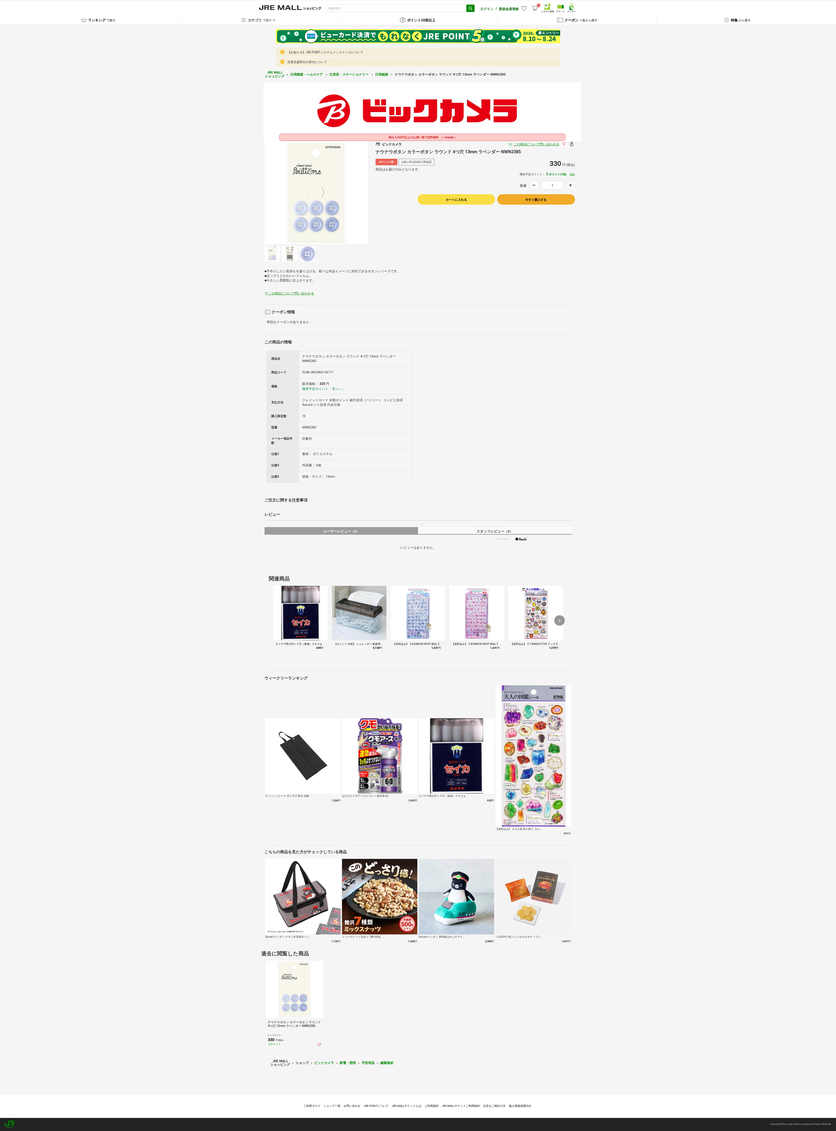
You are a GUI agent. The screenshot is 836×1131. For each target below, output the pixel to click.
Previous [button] (311, 192)
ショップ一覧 (332, 1105)
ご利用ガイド (311, 1105)
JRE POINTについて (376, 1105)
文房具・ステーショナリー (349, 74)
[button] (559, 620)
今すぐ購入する (536, 199)
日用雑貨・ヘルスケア (307, 74)
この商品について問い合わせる (536, 144)
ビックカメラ (324, 1063)
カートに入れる (456, 199)
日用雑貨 (382, 74)
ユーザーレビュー (341, 531)
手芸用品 (368, 1063)
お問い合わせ (352, 1105)
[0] (535, 8)
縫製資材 (386, 1063)
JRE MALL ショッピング (275, 74)
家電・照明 (348, 1063)
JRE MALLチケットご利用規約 (461, 1105)
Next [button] (320, 192)
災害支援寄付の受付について (307, 62)
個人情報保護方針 (520, 1105)
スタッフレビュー (495, 531)
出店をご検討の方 (494, 1105)
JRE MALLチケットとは (406, 1105)
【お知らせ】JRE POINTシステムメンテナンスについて (325, 52)
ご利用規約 (432, 1105)
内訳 (572, 174)
